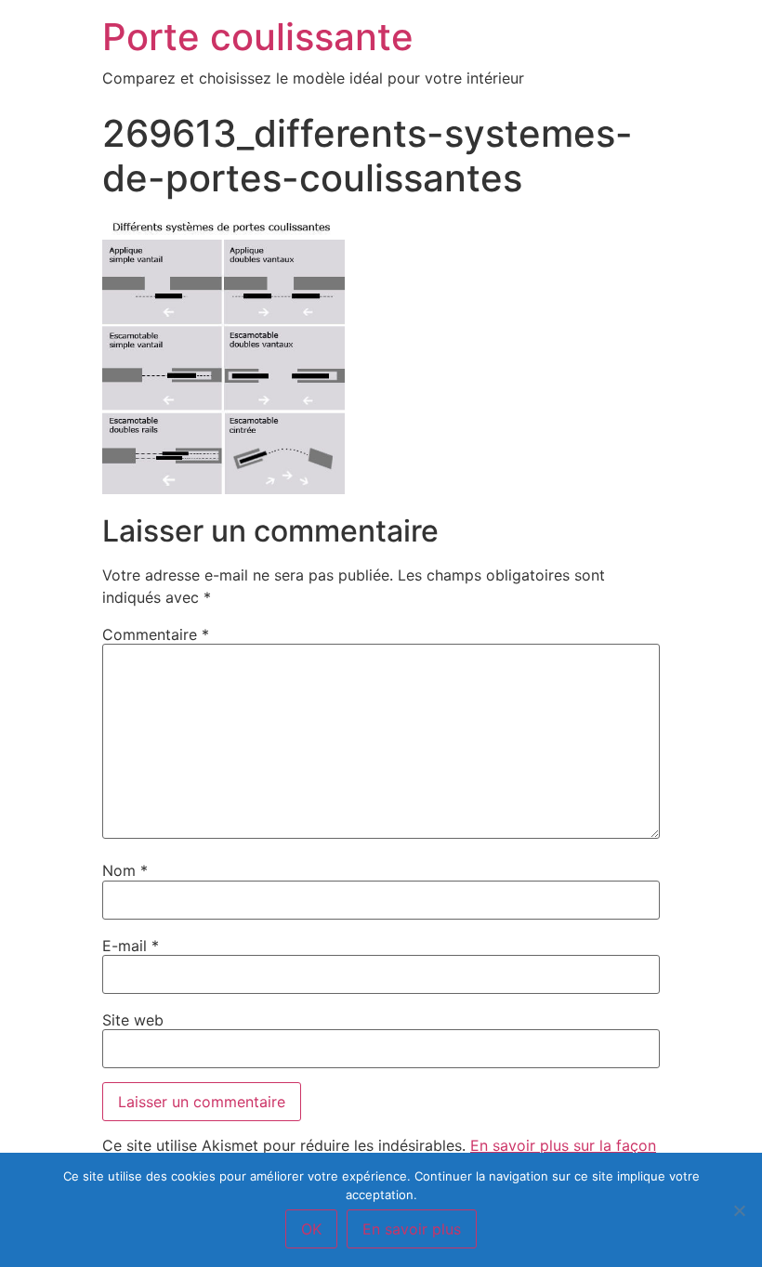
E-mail (130, 945)
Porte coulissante (258, 36)
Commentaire (155, 634)
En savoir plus (411, 1229)
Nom (125, 870)
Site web (133, 1019)
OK (311, 1229)
